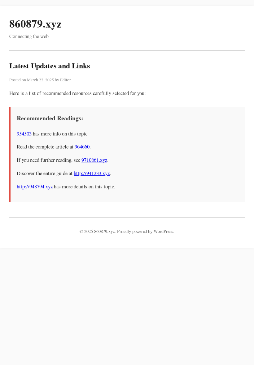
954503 (24, 133)
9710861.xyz (94, 159)
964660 (82, 146)
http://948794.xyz (35, 186)
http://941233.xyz (92, 173)
